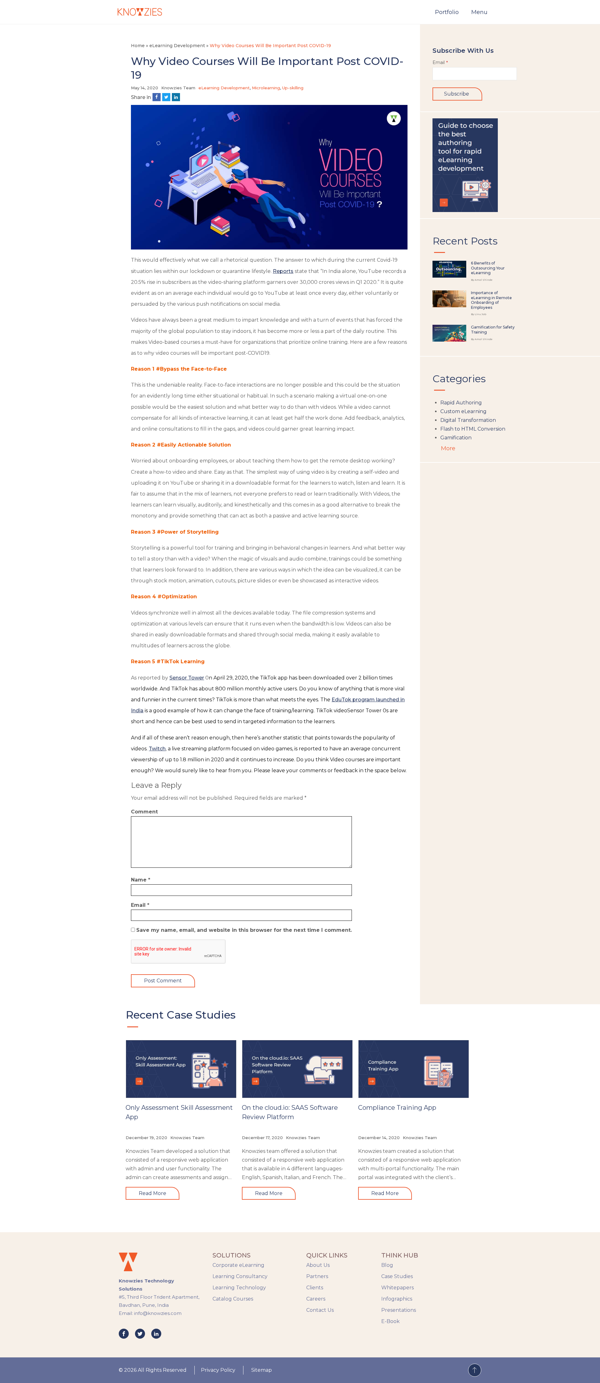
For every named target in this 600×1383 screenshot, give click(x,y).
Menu (479, 12)
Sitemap (261, 1370)
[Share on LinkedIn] (176, 97)
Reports (283, 271)
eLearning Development (177, 45)
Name (140, 880)
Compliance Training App (397, 1107)
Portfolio (447, 12)
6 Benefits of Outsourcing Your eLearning (488, 268)
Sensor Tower (186, 678)
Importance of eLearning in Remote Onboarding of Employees (491, 300)
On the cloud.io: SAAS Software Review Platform (290, 1112)
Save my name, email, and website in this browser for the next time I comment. (244, 930)
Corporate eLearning (238, 1265)
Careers (315, 1299)
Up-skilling (292, 87)
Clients (314, 1288)
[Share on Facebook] (156, 97)
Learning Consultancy (240, 1276)
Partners (317, 1276)
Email (140, 905)
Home (138, 45)
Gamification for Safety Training (493, 329)
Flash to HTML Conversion (472, 429)
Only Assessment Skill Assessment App (179, 1112)
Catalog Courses (232, 1299)
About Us (318, 1265)
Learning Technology (239, 1288)
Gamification (456, 438)
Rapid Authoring (461, 403)
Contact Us (320, 1310)
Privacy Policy (218, 1370)
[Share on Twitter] (166, 97)
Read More (152, 1193)
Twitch (157, 749)
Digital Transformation (468, 420)
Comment (144, 812)
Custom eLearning (463, 411)
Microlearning (266, 87)
